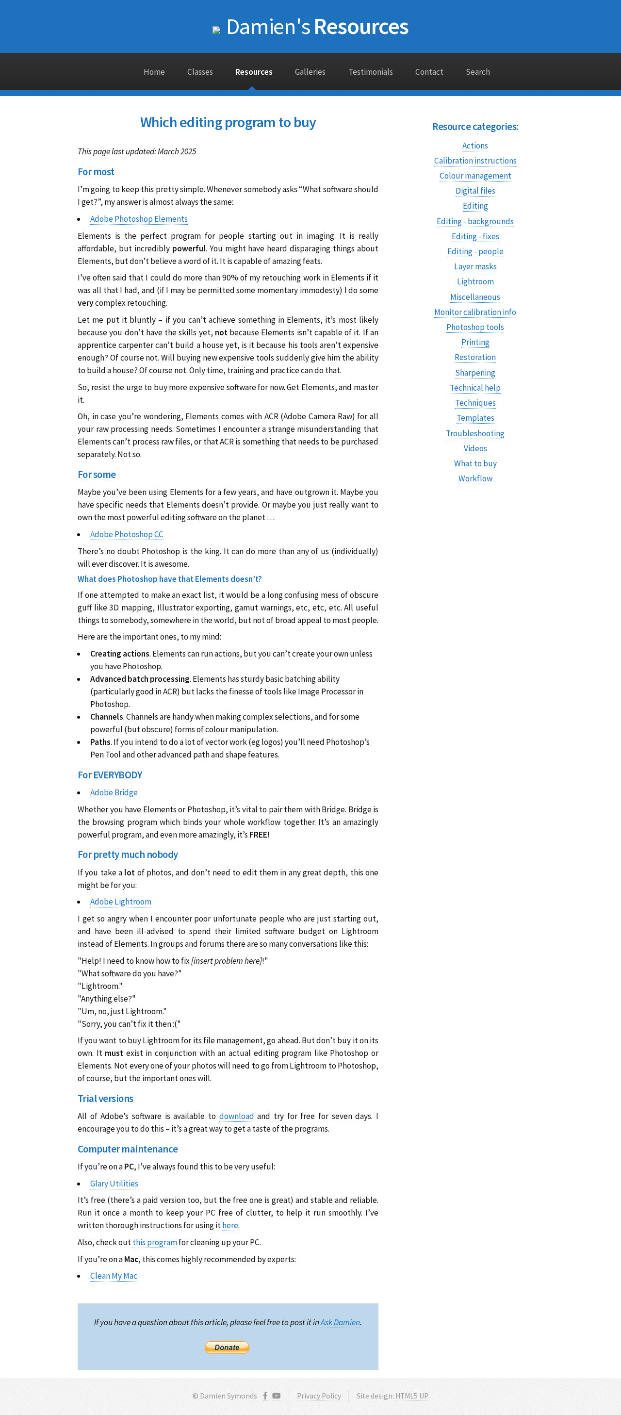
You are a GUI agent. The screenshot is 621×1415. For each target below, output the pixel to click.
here (230, 1225)
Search (478, 71)
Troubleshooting (475, 433)
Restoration (475, 357)
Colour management (475, 175)
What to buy (475, 463)
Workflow (475, 478)
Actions (475, 145)
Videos (475, 448)
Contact (429, 71)
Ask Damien (340, 1322)
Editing (475, 205)
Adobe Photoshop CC (126, 534)
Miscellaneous (475, 297)
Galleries (310, 71)
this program (154, 1242)
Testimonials (370, 71)
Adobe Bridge (114, 792)
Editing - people (475, 251)
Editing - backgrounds (475, 221)
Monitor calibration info (475, 312)
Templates (475, 417)
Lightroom (475, 281)
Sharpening (475, 372)
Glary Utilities (114, 1183)
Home (154, 71)
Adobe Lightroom (120, 901)
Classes (200, 71)
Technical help (475, 387)
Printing (475, 342)
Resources (317, 26)
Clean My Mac (113, 1275)
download (236, 1116)
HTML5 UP (411, 1395)
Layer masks (475, 266)
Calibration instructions (475, 160)
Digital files (475, 190)
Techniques (475, 402)
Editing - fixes (475, 236)
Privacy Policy (319, 1395)
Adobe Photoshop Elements (139, 219)
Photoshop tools (475, 327)
